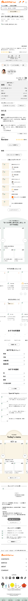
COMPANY (4, 570)
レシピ (6, 550)
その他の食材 (7, 383)
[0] (19, 2)
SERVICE (4, 563)
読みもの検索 (13, 5)
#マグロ (13, 19)
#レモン (23, 19)
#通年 (6, 21)
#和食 (2, 21)
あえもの (11, 550)
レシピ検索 (4, 5)
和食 (4, 354)
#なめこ (18, 19)
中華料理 (5, 360)
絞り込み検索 (13, 11)
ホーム (2, 550)
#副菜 (8, 19)
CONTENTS (5, 559)
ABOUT (3, 567)
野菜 (4, 380)
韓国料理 (5, 364)
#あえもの (3, 19)
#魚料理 (9, 289)
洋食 (4, 357)
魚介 (4, 376)
